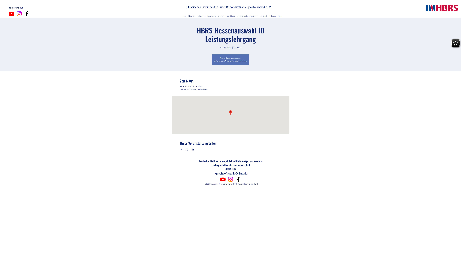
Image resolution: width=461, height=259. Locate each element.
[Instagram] (19, 13)
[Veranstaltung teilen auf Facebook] (181, 149)
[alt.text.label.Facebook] (27, 13)
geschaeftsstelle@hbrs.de (231, 173)
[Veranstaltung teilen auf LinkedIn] (193, 149)
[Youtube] (11, 13)
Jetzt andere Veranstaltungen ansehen (230, 61)
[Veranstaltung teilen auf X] (187, 149)
